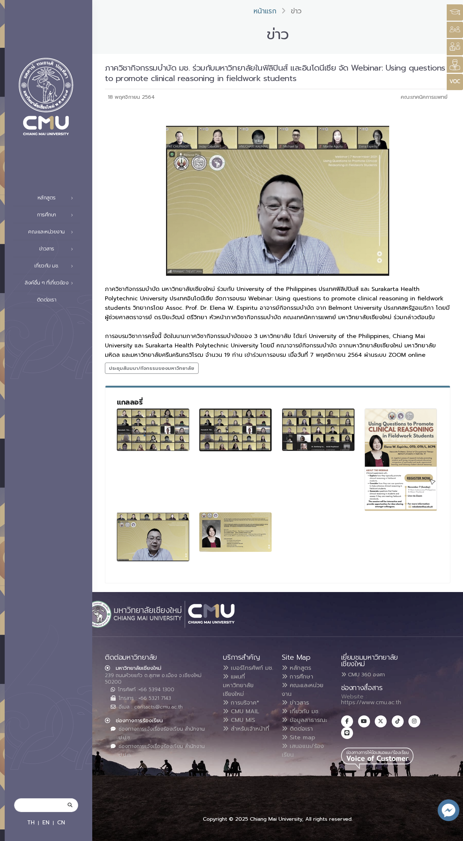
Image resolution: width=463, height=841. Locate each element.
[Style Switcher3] (455, 12)
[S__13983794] (153, 430)
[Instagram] (414, 721)
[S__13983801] (235, 532)
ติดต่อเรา (46, 300)
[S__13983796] (235, 430)
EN (46, 822)
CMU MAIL (244, 711)
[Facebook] (347, 721)
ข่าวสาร (298, 702)
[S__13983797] (318, 430)
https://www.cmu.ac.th (371, 702)
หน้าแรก (265, 11)
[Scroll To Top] (450, 833)
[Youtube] (364, 721)
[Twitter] (381, 721)
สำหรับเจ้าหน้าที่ (249, 728)
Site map (301, 737)
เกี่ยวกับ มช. (303, 711)
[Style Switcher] (455, 30)
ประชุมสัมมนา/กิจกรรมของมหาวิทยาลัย (151, 368)
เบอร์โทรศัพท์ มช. (251, 668)
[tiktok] (398, 721)
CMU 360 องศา (365, 675)
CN (61, 822)
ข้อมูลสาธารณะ (307, 720)
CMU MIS (242, 720)
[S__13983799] (153, 536)
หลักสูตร (299, 668)
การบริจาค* (244, 702)
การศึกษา (300, 676)
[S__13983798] (401, 460)
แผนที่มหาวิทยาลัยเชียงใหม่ (238, 685)
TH (31, 822)
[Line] (347, 733)
